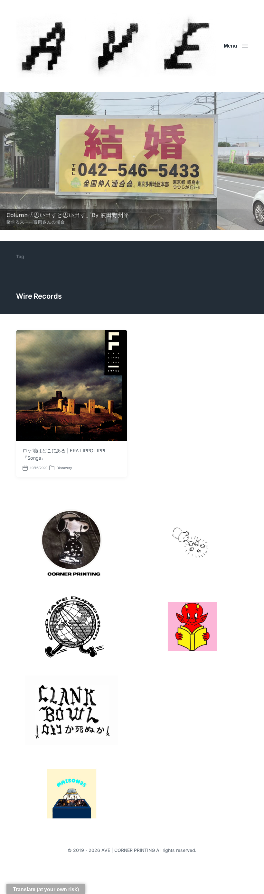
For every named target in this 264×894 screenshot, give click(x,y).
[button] (132, 161)
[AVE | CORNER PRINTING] (116, 46)
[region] (132, 161)
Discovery (64, 468)
